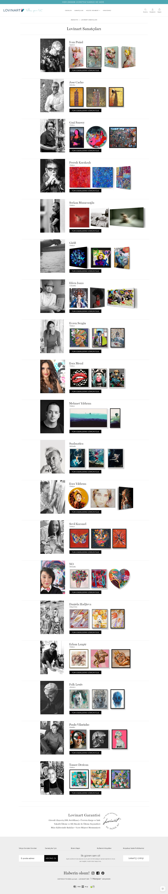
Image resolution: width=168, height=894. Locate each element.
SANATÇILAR (78, 10)
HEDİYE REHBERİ (92, 10)
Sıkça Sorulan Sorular (28, 848)
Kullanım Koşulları (104, 848)
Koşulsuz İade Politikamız (133, 848)
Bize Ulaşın (75, 848)
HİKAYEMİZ (107, 10)
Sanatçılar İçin (51, 848)
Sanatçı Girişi (136, 858)
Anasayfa (74, 20)
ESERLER (68, 10)
